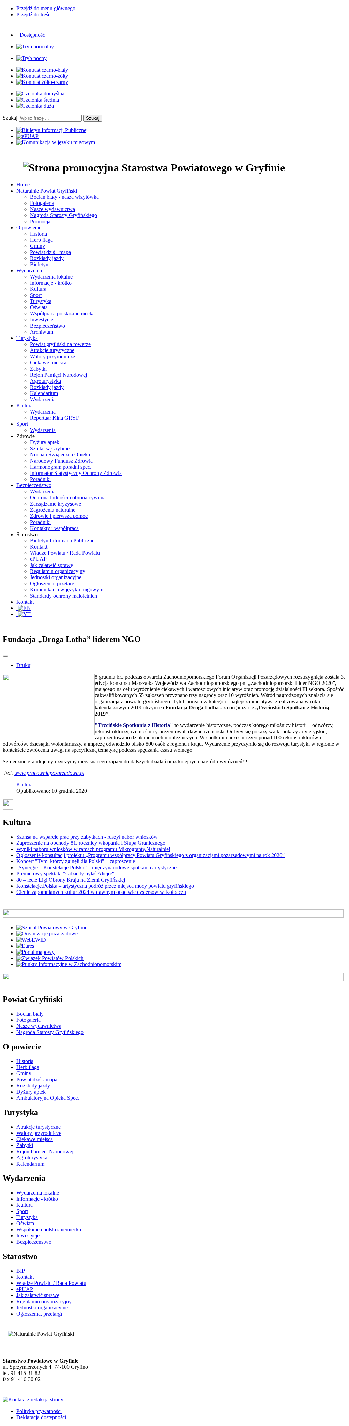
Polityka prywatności (39, 1411)
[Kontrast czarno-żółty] (42, 76)
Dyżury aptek (44, 442)
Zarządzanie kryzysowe (55, 504)
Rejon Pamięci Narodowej (58, 375)
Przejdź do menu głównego (45, 8)
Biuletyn (39, 264)
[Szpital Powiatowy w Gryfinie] (51, 927)
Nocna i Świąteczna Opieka (60, 454)
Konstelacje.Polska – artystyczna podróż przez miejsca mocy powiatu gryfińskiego (105, 886)
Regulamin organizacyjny (57, 571)
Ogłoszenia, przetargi (53, 583)
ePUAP (38, 559)
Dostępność (32, 35)
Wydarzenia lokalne (51, 277)
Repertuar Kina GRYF (54, 418)
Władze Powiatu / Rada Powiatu (65, 553)
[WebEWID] (31, 940)
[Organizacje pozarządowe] (47, 933)
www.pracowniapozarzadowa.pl (49, 773)
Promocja (40, 221)
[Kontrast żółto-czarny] (42, 82)
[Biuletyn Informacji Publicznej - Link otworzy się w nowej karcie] (52, 130)
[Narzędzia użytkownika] (5, 656)
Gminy (37, 246)
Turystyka (40, 301)
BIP (20, 1271)
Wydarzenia (43, 399)
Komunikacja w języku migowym (66, 589)
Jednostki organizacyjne (55, 577)
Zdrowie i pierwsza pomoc (59, 516)
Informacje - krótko (51, 283)
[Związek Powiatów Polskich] (50, 958)
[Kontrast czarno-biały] (42, 70)
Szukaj (10, 118)
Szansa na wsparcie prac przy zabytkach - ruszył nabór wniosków (87, 837)
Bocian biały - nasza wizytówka (64, 197)
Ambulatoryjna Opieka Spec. (47, 1098)
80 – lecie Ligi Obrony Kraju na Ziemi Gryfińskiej (70, 880)
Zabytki (38, 369)
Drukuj (24, 665)
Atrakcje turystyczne (52, 350)
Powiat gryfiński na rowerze (60, 344)
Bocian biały (30, 1014)
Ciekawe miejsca (48, 362)
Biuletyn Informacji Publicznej (63, 540)
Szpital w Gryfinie (50, 448)
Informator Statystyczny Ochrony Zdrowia (76, 473)
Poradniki (40, 479)
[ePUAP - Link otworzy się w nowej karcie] (27, 136)
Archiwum (41, 332)
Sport (36, 295)
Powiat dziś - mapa (50, 252)
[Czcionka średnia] (37, 100)
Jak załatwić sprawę (51, 565)
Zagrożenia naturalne (52, 510)
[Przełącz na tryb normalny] (35, 46)
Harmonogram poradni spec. (60, 467)
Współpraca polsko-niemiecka (62, 313)
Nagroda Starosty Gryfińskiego (63, 215)
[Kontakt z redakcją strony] (33, 1399)
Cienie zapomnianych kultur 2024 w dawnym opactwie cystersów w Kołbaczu (101, 892)
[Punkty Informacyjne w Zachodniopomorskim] (68, 964)
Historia (38, 234)
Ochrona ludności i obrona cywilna (68, 497)
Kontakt (38, 547)
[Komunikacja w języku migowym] (55, 142)
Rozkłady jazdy (47, 258)
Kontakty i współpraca (54, 528)
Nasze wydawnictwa (52, 209)
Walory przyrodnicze (52, 356)
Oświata (39, 307)
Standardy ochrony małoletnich (63, 596)
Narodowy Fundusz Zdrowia (61, 461)
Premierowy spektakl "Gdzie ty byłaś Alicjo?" (66, 873)
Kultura (38, 289)
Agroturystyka (45, 381)
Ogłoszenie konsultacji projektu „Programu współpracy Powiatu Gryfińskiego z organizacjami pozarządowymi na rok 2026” (150, 855)
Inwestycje (41, 319)
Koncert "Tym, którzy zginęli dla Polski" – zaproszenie (75, 861)
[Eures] (25, 946)
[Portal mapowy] (35, 952)
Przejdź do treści (34, 14)
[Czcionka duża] (35, 106)
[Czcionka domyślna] (40, 93)
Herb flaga (41, 240)
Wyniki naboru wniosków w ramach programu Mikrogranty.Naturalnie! (93, 849)
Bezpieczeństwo (47, 326)
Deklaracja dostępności (41, 1417)
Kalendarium (44, 393)
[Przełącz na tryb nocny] (31, 58)
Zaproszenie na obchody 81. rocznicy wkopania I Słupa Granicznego (90, 843)
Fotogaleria (42, 203)
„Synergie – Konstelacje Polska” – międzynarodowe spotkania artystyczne (96, 867)
